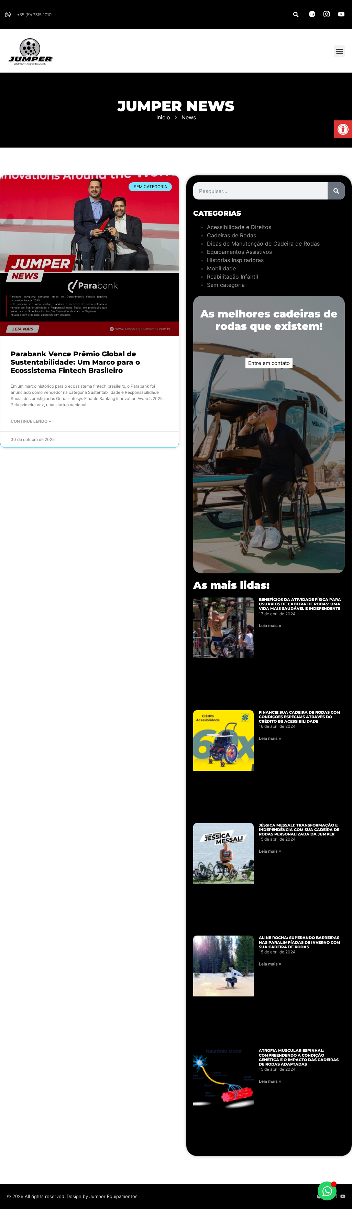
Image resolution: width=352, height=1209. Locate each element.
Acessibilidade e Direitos (239, 227)
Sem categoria (226, 284)
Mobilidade (221, 268)
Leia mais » (270, 625)
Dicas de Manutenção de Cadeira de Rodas (263, 243)
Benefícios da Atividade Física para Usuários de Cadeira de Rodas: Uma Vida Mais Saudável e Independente (300, 604)
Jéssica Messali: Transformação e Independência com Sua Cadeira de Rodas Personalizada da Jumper (299, 829)
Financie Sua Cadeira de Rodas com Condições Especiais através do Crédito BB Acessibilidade (299, 717)
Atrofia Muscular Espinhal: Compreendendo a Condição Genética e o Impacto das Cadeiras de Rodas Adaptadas (299, 1057)
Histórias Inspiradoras (235, 260)
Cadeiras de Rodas (231, 235)
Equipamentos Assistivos (239, 251)
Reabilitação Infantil (232, 276)
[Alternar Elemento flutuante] (327, 1190)
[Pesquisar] (336, 190)
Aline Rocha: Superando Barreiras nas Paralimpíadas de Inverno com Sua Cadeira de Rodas (299, 942)
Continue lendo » (31, 421)
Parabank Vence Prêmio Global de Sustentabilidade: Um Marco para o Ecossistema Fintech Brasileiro (75, 362)
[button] (343, 129)
